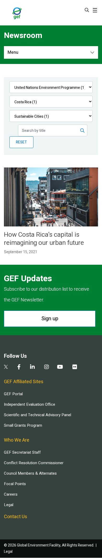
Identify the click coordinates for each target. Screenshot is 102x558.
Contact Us (15, 516)
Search (87, 10)
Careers (11, 494)
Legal (8, 505)
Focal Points (15, 484)
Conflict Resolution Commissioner (34, 463)
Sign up (49, 318)
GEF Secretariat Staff (22, 452)
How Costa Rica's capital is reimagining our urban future (44, 238)
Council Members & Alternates (30, 473)
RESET (21, 142)
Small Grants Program (23, 425)
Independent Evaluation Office (29, 404)
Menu (13, 52)
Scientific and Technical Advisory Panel (37, 415)
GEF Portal (13, 394)
